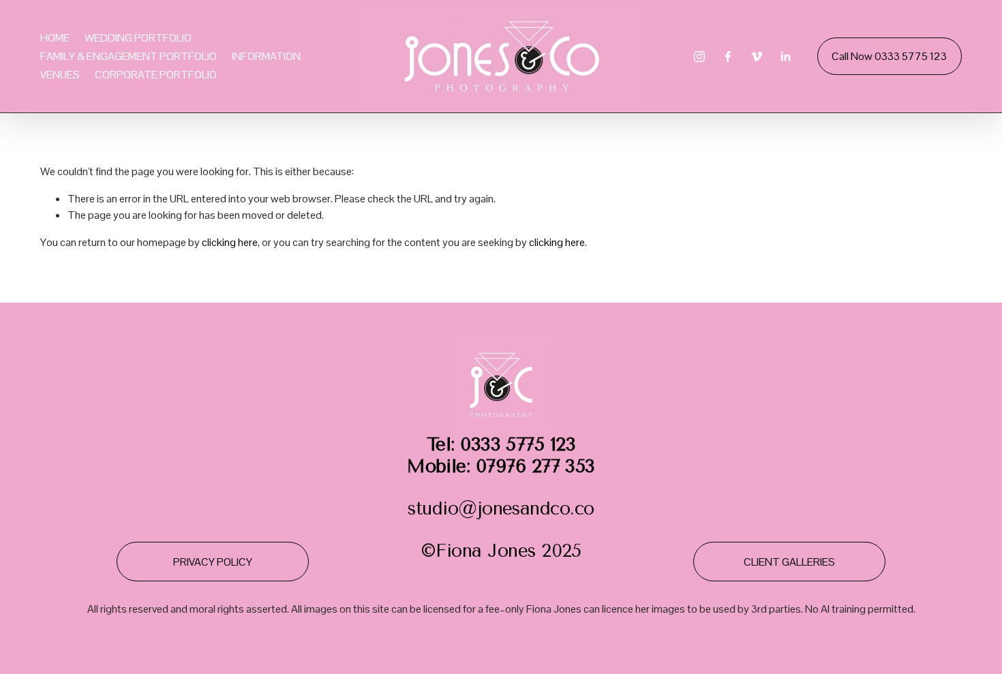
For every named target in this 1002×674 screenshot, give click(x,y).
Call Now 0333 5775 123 (889, 56)
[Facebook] (728, 56)
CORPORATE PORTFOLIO (156, 74)
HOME (55, 38)
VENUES (60, 74)
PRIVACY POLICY (212, 562)
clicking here (230, 242)
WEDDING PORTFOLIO (138, 38)
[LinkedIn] (785, 56)
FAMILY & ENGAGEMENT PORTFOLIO (128, 56)
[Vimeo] (756, 56)
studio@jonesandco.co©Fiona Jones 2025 (501, 498)
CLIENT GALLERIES (789, 562)
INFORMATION (266, 56)
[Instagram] (699, 56)
